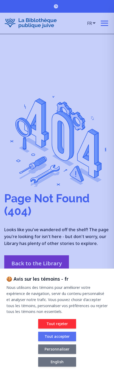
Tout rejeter (57, 323)
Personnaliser (57, 349)
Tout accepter (57, 336)
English (57, 361)
